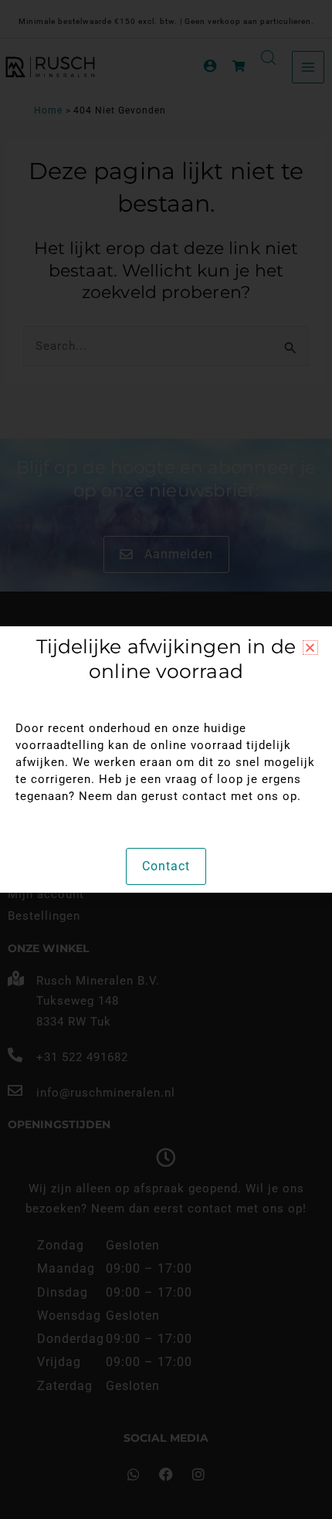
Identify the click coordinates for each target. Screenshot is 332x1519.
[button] (310, 647)
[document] (166, 759)
